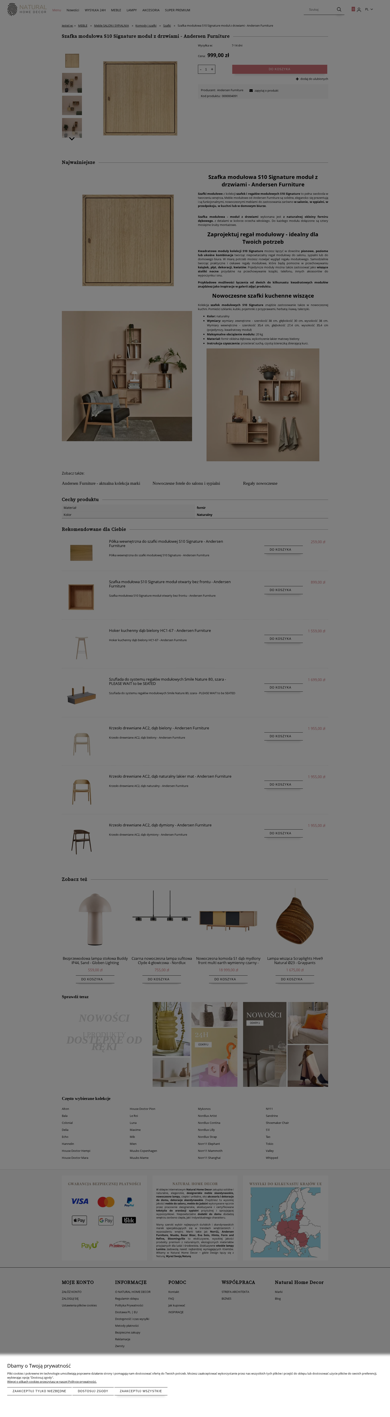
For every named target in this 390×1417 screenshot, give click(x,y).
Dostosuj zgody (93, 1391)
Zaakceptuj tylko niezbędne (39, 1391)
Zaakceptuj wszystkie (141, 1391)
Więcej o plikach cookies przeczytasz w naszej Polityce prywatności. (52, 1382)
